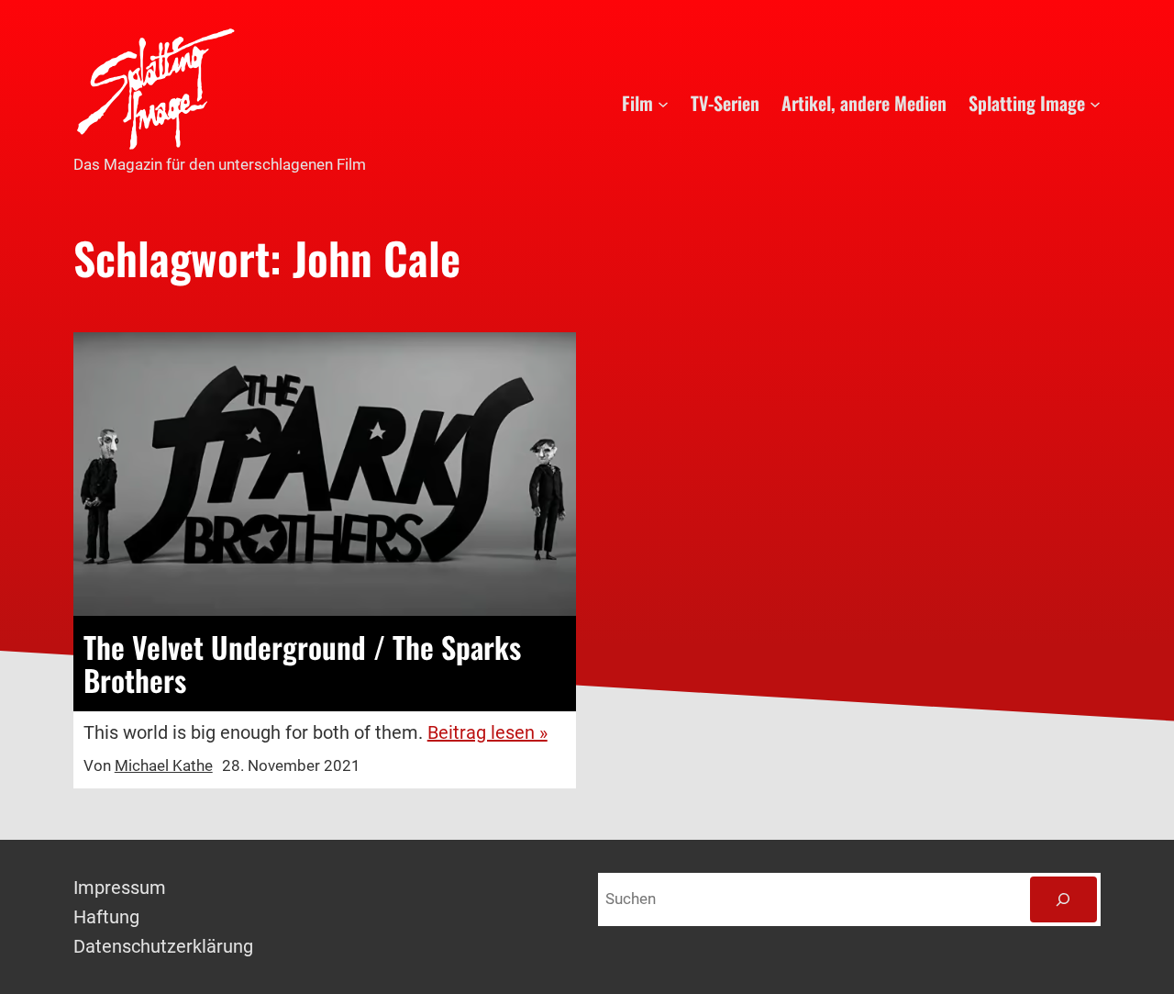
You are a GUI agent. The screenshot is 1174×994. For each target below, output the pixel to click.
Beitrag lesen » (487, 732)
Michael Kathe (164, 765)
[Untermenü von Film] (663, 102)
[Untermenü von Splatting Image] (1095, 102)
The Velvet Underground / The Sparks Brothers (302, 664)
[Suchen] (1063, 900)
